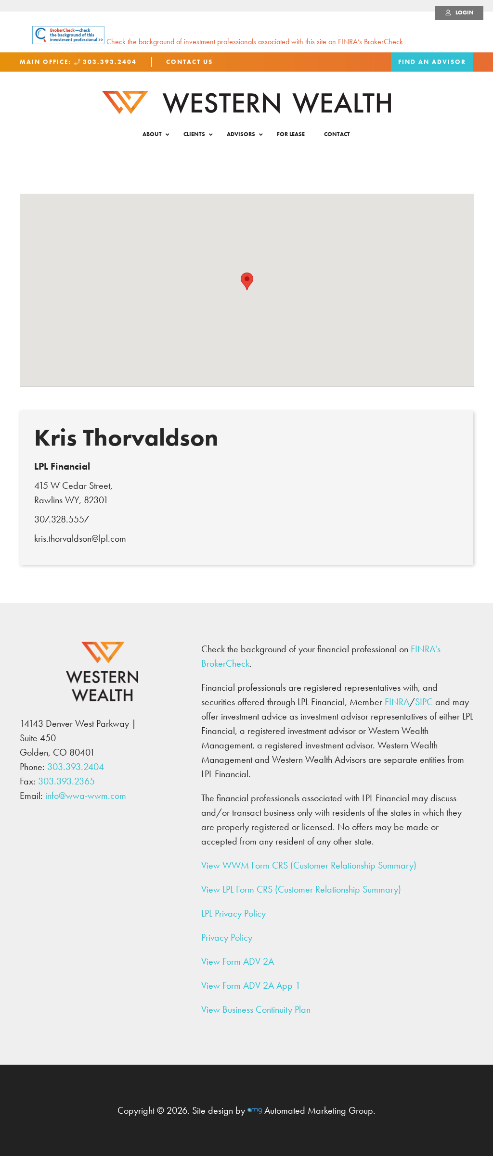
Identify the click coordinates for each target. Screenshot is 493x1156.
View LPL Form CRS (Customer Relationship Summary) (301, 889)
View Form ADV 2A (237, 961)
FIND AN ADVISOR (432, 62)
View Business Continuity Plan (256, 1009)
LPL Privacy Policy (233, 913)
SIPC (424, 702)
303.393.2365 (66, 781)
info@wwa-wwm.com (85, 795)
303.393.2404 (108, 62)
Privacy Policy (226, 937)
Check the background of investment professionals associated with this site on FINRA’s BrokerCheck (253, 42)
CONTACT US (189, 62)
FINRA (397, 702)
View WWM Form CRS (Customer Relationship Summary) (308, 865)
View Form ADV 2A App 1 (250, 985)
